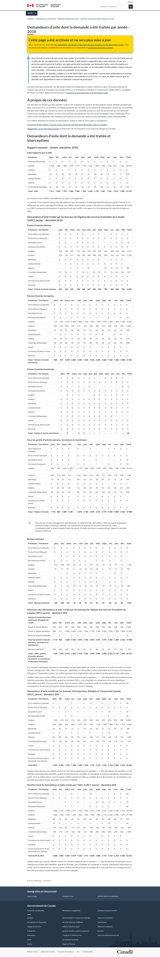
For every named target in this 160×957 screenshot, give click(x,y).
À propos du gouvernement (107, 911)
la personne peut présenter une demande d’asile (87, 93)
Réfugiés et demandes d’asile (68, 19)
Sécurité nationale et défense (72, 922)
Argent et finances (68, 944)
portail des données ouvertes (100, 47)
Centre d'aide (32, 896)
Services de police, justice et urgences (75, 931)
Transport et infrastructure (71, 935)
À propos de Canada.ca (66, 952)
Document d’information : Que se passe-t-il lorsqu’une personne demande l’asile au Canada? (67, 124)
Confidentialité (87, 952)
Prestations (31, 935)
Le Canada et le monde (70, 940)
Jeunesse (101, 931)
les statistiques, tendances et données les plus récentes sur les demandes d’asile (89, 44)
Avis (78, 952)
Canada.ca (31, 19)
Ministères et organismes (71, 911)
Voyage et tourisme (34, 927)
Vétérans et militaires (105, 927)
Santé (29, 940)
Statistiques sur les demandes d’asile (43, 128)
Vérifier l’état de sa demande (108, 896)
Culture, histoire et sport (71, 927)
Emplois (30, 918)
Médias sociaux (32, 952)
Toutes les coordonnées (35, 911)
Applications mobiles (48, 952)
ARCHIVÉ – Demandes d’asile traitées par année (97, 19)
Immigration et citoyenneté (46, 19)
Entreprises (31, 931)
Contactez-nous (67, 896)
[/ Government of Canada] (44, 6)
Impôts (29, 944)
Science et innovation (105, 918)
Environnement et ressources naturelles (76, 918)
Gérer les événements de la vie (108, 935)
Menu (32, 13)
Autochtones (102, 922)
